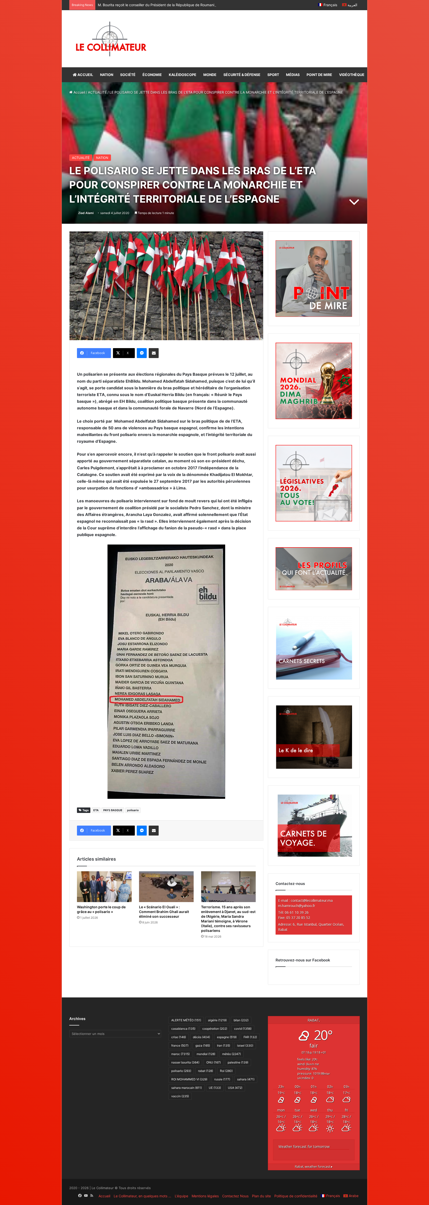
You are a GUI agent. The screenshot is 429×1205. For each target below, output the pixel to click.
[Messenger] (142, 353)
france (179, 1045)
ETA (96, 810)
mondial (206, 1054)
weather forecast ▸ (314, 1167)
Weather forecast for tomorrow (304, 1146)
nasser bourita (185, 1062)
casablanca (183, 1028)
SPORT (273, 75)
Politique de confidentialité (295, 1196)
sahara (245, 1079)
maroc (180, 1054)
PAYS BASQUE (112, 810)
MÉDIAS (293, 75)
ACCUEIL (85, 75)
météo (231, 1054)
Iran (223, 1045)
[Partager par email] (154, 353)
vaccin (180, 1096)
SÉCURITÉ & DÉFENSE (241, 75)
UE (215, 1088)
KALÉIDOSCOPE (182, 75)
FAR (250, 1037)
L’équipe (181, 1196)
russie (222, 1079)
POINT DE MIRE (319, 75)
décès (201, 1037)
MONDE (209, 75)
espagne (227, 1037)
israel (245, 1045)
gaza (202, 1045)
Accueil (78, 92)
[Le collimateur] (111, 38)
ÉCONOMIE (152, 75)
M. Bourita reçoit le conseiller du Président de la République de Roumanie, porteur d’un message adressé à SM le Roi (192, 5)
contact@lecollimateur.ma (312, 900)
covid (242, 1028)
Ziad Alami (86, 213)
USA (235, 1088)
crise (178, 1037)
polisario (133, 810)
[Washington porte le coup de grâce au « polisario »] (104, 886)
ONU (213, 1062)
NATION (106, 75)
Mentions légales (205, 1196)
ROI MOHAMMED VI (189, 1079)
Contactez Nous (235, 1196)
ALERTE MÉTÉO (186, 1020)
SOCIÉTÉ (128, 75)
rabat (205, 1071)
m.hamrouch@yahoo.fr (296, 905)
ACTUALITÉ (97, 92)
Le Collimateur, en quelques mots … (142, 1196)
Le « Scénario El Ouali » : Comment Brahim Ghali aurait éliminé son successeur (164, 911)
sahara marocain (186, 1088)
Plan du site (261, 1196)
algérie (217, 1020)
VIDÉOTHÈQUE (351, 75)
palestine (238, 1062)
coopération (214, 1028)
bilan (241, 1020)
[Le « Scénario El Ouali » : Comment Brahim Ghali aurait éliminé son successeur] (166, 886)
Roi (226, 1071)
